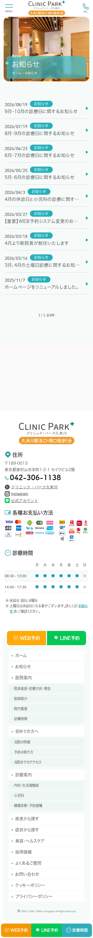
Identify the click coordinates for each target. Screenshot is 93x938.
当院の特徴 (22, 742)
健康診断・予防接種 (28, 805)
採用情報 (23, 852)
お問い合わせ (27, 874)
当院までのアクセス (28, 762)
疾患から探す (27, 819)
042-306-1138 (35, 477)
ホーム (16, 73)
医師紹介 (20, 698)
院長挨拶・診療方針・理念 (32, 688)
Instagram (19, 494)
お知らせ (23, 667)
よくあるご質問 (28, 863)
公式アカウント (24, 501)
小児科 (19, 795)
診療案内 (23, 775)
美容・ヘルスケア (29, 841)
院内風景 (20, 708)
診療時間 (20, 719)
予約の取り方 (23, 752)
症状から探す (27, 830)
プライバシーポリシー (34, 896)
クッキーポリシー (30, 885)
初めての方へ (26, 731)
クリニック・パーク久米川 (34, 487)
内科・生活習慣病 (26, 785)
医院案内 (23, 678)
